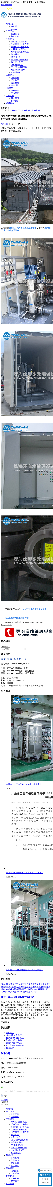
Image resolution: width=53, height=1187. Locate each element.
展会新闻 (15, 83)
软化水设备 (16, 57)
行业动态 (15, 80)
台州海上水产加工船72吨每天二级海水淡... (24, 784)
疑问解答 (15, 90)
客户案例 (10, 96)
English (9, 9)
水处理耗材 (16, 72)
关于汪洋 (10, 31)
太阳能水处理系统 (19, 49)
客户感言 (15, 101)
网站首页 (10, 24)
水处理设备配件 (18, 70)
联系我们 (10, 103)
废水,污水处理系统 (19, 67)
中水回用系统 (17, 65)
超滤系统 (15, 54)
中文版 (14, 26)
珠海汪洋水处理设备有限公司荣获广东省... (24, 873)
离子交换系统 (17, 62)
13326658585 (6, 5)
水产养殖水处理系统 (20, 52)
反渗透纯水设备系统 (20, 44)
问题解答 (10, 88)
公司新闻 (15, 78)
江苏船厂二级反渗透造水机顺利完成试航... (24, 970)
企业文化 (15, 34)
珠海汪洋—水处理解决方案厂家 (17, 997)
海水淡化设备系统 (19, 41)
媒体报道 (15, 85)
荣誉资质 (15, 36)
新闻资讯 (10, 75)
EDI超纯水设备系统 (19, 60)
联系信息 (5, 1053)
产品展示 (10, 39)
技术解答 (15, 93)
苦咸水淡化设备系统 (20, 47)
